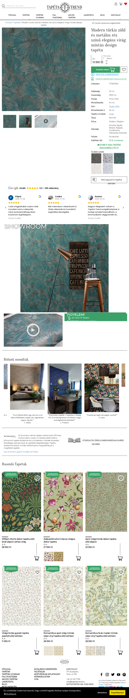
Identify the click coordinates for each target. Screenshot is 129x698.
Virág (111, 114)
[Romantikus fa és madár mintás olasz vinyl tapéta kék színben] (100, 650)
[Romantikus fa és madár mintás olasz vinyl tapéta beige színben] (90, 650)
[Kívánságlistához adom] (124, 69)
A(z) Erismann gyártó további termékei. (21, 452)
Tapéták (16, 22)
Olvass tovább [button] (54, 218)
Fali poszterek (9, 677)
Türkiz (111, 106)
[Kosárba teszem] (36, 558)
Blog (4, 684)
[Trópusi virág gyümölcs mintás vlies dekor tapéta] (48, 556)
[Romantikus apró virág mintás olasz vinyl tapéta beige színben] (58, 650)
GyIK (36, 679)
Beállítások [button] (11, 694)
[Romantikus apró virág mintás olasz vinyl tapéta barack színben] (48, 650)
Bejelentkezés (9, 687)
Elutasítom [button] (102, 693)
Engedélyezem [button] (117, 693)
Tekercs (109, 58)
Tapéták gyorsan (11, 674)
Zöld (117, 106)
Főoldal (8, 22)
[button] (123, 207)
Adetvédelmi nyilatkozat (47, 674)
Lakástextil (8, 682)
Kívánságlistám (42, 677)
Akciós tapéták (10, 679)
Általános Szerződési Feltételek (45, 670)
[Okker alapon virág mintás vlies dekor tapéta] (58, 556)
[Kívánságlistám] (125, 4)
